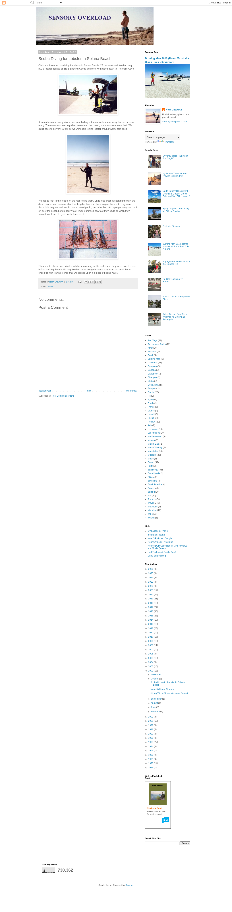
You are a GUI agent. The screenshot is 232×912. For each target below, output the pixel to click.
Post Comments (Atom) (63, 396)
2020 (151, 594)
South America (155, 484)
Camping (152, 366)
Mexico (151, 440)
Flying (151, 399)
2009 (151, 641)
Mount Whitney (155, 447)
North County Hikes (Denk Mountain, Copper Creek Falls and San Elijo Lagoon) (176, 194)
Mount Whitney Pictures (162, 689)
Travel (151, 503)
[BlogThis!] (89, 282)
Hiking (151, 418)
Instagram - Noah (156, 535)
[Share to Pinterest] (100, 282)
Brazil (150, 355)
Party (150, 466)
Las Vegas (153, 429)
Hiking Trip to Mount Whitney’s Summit (169, 693)
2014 (151, 620)
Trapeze (152, 499)
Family (151, 392)
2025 (151, 573)
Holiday (151, 422)
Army (150, 348)
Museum (152, 455)
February (155, 711)
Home (89, 391)
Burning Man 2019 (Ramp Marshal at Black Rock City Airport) (176, 246)
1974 (151, 767)
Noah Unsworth (174, 109)
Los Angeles (154, 433)
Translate (169, 142)
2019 (151, 598)
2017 (151, 607)
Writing (151, 517)
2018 (151, 603)
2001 (151, 717)
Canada (152, 370)
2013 (151, 624)
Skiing (151, 477)
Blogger (129, 885)
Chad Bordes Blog (157, 556)
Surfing (151, 492)
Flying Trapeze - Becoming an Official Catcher (176, 209)
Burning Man (154, 359)
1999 (151, 725)
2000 (151, 721)
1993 (151, 750)
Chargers (152, 377)
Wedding (152, 510)
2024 (151, 577)
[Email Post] (80, 282)
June (153, 707)
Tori (149, 495)
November (156, 674)
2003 (151, 666)
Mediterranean (155, 436)
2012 (151, 628)
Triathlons (153, 506)
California (152, 362)
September (156, 699)
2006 (151, 653)
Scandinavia (154, 473)
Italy (150, 425)
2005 (151, 658)
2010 (151, 637)
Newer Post (45, 391)
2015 (151, 615)
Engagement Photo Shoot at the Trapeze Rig (176, 262)
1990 (151, 763)
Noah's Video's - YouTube (160, 542)
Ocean (50, 286)
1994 (151, 746)
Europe (151, 388)
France (151, 407)
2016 (151, 611)
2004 (151, 662)
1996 (151, 738)
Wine (150, 514)
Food (150, 403)
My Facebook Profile (158, 531)
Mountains (153, 451)
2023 (151, 582)
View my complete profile (174, 121)
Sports (151, 488)
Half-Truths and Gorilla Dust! (162, 552)
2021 (151, 590)
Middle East (153, 444)
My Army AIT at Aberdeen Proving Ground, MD (175, 174)
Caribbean (153, 374)
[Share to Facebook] (96, 282)
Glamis (151, 410)
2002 (151, 671)
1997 (151, 734)
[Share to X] (93, 282)
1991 (151, 759)
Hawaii (151, 414)
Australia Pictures (171, 226)
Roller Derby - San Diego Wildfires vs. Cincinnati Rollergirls (175, 317)
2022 (151, 586)
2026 (151, 569)
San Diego (153, 469)
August (154, 703)
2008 (151, 645)
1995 (151, 742)
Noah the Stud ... (155, 808)
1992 (151, 755)
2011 (151, 632)
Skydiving (152, 481)
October (155, 678)
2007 (151, 649)
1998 (151, 729)
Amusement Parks (157, 344)
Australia (152, 351)
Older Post (131, 391)
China (151, 381)
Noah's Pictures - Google (160, 538)
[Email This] (86, 282)
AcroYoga (152, 340)
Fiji (149, 396)
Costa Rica (153, 385)
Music (151, 458)
